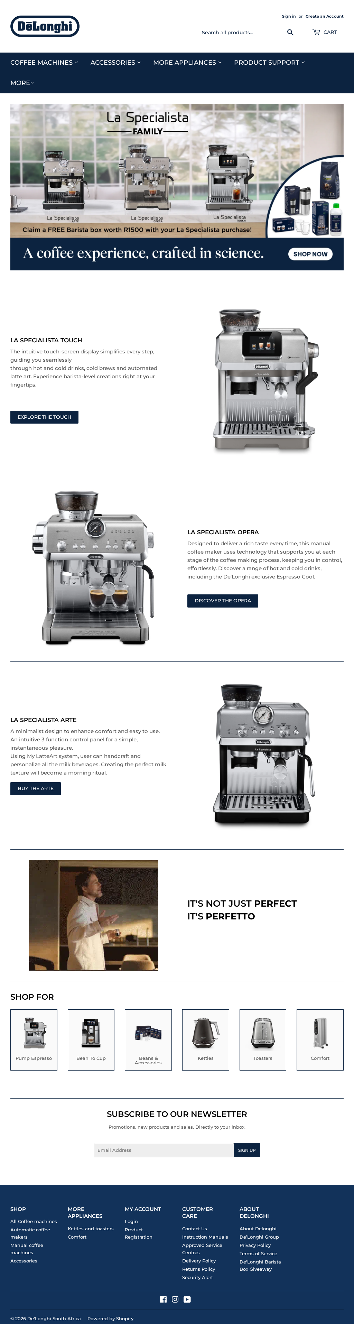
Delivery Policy (199, 1260)
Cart (329, 32)
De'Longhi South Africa (54, 1318)
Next (332, 187)
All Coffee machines (33, 1221)
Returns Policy (198, 1269)
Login (131, 1221)
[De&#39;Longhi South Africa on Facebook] (163, 1300)
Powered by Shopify (110, 1318)
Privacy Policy (255, 1245)
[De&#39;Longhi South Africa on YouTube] (187, 1300)
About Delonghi (258, 1228)
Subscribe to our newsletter (177, 1114)
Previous (21, 187)
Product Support (267, 62)
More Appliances (185, 62)
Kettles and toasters (91, 1228)
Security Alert (197, 1277)
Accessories (114, 62)
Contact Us (194, 1228)
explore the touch (44, 417)
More (20, 83)
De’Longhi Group (259, 1237)
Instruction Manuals (205, 1237)
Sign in (289, 16)
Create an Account (325, 16)
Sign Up (247, 1150)
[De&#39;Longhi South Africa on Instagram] (175, 1300)
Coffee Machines (42, 62)
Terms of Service (258, 1253)
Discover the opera (223, 601)
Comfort (77, 1237)
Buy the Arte (36, 788)
